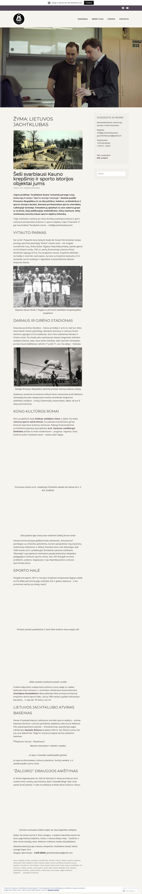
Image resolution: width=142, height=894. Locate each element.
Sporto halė (48, 868)
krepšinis (16, 865)
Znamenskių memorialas (50, 870)
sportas (30, 868)
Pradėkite (89, 3)
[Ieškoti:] (111, 173)
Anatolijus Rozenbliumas (39, 860)
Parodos (111, 19)
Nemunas (16, 868)
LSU (81, 865)
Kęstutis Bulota (50, 865)
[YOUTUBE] (127, 8)
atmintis (52, 860)
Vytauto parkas (35, 870)
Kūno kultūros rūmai (37, 865)
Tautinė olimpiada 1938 (61, 868)
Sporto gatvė (38, 868)
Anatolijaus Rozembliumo (26, 693)
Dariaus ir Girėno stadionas (71, 860)
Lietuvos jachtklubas (72, 865)
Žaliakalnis (17, 873)
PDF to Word (102, 158)
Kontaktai (124, 19)
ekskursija (16, 863)
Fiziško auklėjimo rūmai (29, 863)
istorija (52, 863)
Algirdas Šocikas (24, 860)
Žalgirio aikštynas (66, 870)
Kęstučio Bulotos (33, 730)
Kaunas (73, 863)
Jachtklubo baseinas (63, 863)
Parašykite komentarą (31, 873)
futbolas (42, 863)
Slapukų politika (53, 890)
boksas (58, 860)
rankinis (23, 868)
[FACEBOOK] (123, 8)
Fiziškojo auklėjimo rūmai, (47, 418)
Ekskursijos (83, 19)
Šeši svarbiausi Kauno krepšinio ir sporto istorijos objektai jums (43, 178)
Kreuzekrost (24, 865)
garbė (47, 863)
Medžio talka (98, 19)
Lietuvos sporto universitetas (28, 421)
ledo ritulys (60, 865)
